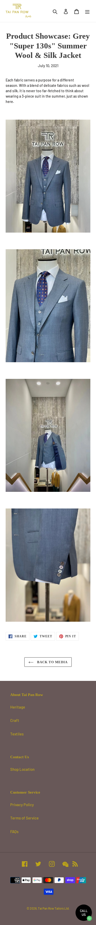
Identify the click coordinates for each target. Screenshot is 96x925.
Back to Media (52, 662)
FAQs (14, 831)
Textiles (17, 734)
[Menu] (87, 11)
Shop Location (22, 769)
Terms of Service (24, 818)
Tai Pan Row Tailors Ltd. (54, 908)
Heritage (17, 707)
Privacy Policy (22, 804)
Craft (14, 720)
